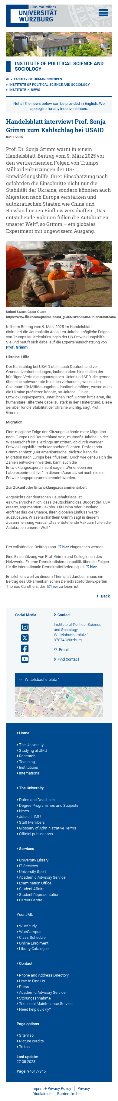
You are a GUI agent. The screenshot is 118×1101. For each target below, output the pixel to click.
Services (26, 848)
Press (24, 986)
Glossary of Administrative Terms (47, 828)
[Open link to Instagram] (22, 627)
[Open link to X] (22, 638)
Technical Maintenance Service (46, 1003)
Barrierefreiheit (70, 1093)
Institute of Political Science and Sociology (49, 85)
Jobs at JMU (30, 816)
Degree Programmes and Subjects (48, 805)
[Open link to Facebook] (22, 648)
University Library (33, 860)
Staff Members (32, 822)
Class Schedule (32, 937)
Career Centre (30, 900)
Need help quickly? (35, 1009)
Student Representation (39, 894)
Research (27, 756)
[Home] (7, 79)
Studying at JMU (33, 750)
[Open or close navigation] (103, 12)
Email (64, 649)
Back (105, 596)
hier (65, 547)
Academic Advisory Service (42, 877)
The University (31, 744)
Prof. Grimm (17, 347)
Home (24, 733)
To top (24, 1047)
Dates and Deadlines (37, 799)
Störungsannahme (35, 998)
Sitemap (26, 1035)
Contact (63, 615)
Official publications (36, 834)
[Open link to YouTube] (22, 659)
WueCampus (30, 931)
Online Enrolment (33, 943)
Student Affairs (31, 889)
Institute (17, 90)
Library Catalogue (34, 948)
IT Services (28, 866)
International (29, 773)
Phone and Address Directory (44, 975)
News (35, 90)
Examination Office (35, 883)
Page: (21, 1071)
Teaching (27, 761)
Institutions (28, 767)
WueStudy (28, 926)
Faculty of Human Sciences (38, 79)
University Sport (32, 871)
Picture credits (31, 1041)
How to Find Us (32, 981)
